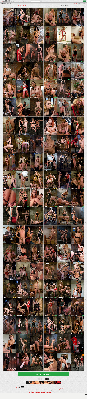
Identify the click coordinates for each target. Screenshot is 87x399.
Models (27, 1)
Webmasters (60, 389)
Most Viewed (83, 3)
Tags (23, 1)
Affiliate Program (61, 388)
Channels (19, 1)
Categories (14, 1)
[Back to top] (86, 394)
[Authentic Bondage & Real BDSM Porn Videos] (43, 384)
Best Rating (79, 3)
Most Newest (75, 3)
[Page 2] (46, 379)
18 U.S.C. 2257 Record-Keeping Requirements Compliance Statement (41, 392)
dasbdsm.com (35, 386)
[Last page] (48, 379)
